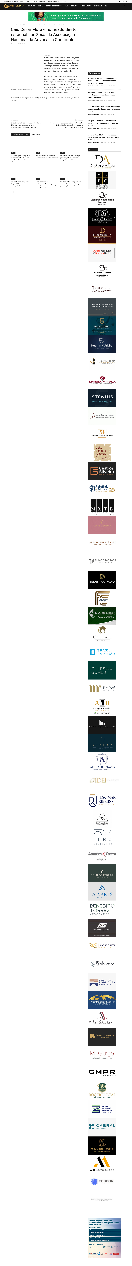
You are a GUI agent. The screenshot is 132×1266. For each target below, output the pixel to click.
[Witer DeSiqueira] (102, 1009)
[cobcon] (102, 1190)
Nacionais (98, 6)
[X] (126, 1)
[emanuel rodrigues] (102, 991)
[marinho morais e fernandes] (102, 443)
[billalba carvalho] (102, 588)
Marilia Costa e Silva (93, 86)
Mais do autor (36, 134)
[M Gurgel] (102, 1063)
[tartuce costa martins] (102, 298)
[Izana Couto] (102, 280)
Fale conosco (56, 1)
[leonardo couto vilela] (102, 207)
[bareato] (102, 1045)
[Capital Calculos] (102, 733)
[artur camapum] (102, 1027)
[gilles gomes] (102, 679)
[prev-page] (12, 192)
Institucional (34, 1)
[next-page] (15, 192)
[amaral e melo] (102, 497)
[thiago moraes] (102, 570)
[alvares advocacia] (102, 479)
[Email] (32, 48)
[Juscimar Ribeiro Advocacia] (102, 809)
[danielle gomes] (102, 225)
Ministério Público (54, 6)
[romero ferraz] (102, 882)
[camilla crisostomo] (102, 534)
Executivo (75, 6)
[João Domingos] (102, 243)
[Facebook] (119, 1)
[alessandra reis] (102, 552)
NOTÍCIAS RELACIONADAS (20, 134)
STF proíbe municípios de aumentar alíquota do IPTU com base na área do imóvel (103, 123)
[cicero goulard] (102, 643)
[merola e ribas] (102, 697)
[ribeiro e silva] (102, 954)
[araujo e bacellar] (102, 715)
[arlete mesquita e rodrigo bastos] (102, 261)
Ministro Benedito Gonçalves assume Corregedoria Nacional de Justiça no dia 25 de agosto (104, 137)
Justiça (40, 6)
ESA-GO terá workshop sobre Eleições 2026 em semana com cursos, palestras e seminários (20, 184)
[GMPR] (102, 1081)
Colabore (49, 1)
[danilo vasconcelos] (102, 973)
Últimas (64, 1)
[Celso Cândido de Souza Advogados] (102, 461)
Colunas (31, 6)
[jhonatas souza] (102, 370)
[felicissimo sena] (102, 425)
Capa (28, 1)
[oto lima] (102, 752)
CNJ (106, 6)
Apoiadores (42, 1)
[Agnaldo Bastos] (102, 1154)
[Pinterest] (22, 48)
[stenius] (102, 407)
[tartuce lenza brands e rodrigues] (102, 845)
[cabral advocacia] (102, 1136)
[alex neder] (102, 624)
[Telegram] (41, 48)
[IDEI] (104, 791)
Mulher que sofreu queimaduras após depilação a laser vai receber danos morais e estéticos (102, 80)
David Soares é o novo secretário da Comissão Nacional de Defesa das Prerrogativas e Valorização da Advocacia (67, 125)
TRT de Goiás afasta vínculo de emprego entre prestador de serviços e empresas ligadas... (104, 109)
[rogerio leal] (102, 1100)
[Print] (37, 48)
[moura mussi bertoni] (102, 1118)
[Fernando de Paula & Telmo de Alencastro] (102, 316)
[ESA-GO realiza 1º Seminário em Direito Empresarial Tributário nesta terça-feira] (47, 146)
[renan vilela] (102, 1208)
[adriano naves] (102, 770)
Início (12, 25)
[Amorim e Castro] (102, 864)
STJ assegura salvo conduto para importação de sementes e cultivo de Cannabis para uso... (102, 94)
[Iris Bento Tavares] (102, 936)
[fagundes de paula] (102, 334)
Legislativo (86, 6)
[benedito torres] (102, 918)
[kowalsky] (102, 827)
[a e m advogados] (102, 1172)
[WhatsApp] (27, 48)
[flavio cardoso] (102, 606)
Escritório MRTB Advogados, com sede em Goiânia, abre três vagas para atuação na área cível (70, 184)
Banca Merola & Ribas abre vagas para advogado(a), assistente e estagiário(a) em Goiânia (70, 158)
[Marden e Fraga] (102, 388)
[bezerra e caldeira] (102, 352)
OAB (66, 6)
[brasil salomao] (102, 661)
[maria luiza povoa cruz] (102, 189)
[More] (46, 48)
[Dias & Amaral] (102, 171)
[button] (125, 6)
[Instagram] (122, 1)
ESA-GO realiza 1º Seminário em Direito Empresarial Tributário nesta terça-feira (47, 158)
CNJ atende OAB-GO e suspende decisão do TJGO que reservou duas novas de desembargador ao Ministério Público (26, 125)
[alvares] (102, 900)
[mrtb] (102, 516)
